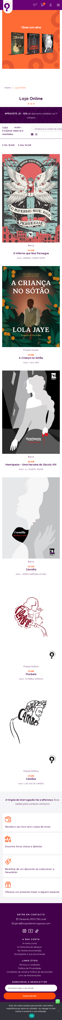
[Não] (58, 1011)
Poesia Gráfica (31, 666)
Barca (31, 245)
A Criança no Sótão (31, 358)
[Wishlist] (34, 5)
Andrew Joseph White (34, 258)
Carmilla (31, 569)
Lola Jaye (34, 362)
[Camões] (31, 727)
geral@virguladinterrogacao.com (32, 923)
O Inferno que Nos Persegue (31, 253)
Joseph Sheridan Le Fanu (34, 574)
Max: (25, 145)
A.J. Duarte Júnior (34, 469)
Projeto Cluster (31, 350)
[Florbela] (31, 622)
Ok (31, 1016)
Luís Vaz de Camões (34, 783)
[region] (31, 37)
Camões (31, 779)
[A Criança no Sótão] (31, 306)
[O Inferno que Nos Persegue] (31, 198)
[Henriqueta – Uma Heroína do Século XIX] (31, 412)
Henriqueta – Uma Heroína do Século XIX (31, 464)
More (17, 127)
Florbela (31, 674)
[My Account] (50, 5)
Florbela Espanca (34, 679)
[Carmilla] (31, 517)
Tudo (5, 127)
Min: (9, 145)
